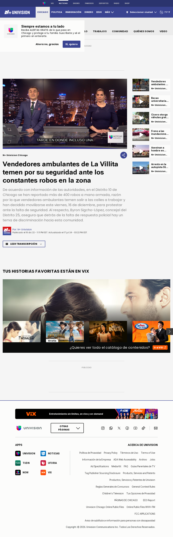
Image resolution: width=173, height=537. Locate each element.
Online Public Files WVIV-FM (141, 507)
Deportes (103, 3)
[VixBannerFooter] (86, 414)
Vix (52, 3)
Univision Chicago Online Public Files (105, 507)
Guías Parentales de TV (143, 466)
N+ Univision (25, 229)
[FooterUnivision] (29, 428)
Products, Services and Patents (139, 473)
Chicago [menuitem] (42, 12)
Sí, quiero (71, 44)
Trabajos (100, 31)
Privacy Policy (110, 452)
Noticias (63, 3)
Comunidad (120, 31)
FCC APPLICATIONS (145, 513)
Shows (76, 3)
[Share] (123, 155)
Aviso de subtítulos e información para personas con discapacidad (120, 520)
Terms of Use (148, 452)
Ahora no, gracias (47, 44)
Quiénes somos (143, 31)
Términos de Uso (129, 452)
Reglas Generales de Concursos (112, 486)
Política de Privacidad (90, 452)
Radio (116, 3)
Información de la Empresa (96, 459)
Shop (127, 3)
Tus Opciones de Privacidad (140, 493)
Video (163, 31)
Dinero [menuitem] (88, 12)
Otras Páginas (63, 428)
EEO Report (149, 500)
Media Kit (116, 466)
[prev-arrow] (0, 331)
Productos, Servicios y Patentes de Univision (132, 480)
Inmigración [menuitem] (73, 12)
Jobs (152, 459)
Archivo (143, 459)
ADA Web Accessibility (125, 459)
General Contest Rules (143, 486)
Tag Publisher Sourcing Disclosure (102, 473)
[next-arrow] (169, 331)
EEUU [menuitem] (99, 12)
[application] (65, 114)
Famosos (89, 3)
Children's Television (113, 493)
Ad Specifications (100, 466)
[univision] (17, 12)
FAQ (126, 466)
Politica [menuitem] (56, 12)
